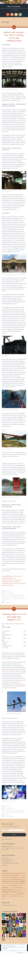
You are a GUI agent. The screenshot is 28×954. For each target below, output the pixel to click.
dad (19, 875)
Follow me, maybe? (8, 824)
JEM (5, 883)
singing (9, 894)
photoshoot (5, 889)
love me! (7, 885)
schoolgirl (6, 894)
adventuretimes (8, 595)
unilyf (18, 896)
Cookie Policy (4, 948)
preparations (16, 889)
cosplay (16, 875)
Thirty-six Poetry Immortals (12, 671)
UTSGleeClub (22, 896)
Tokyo (3, 896)
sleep (12, 894)
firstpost (24, 877)
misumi (19, 598)
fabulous (12, 877)
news (8, 887)
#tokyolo (4, 873)
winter (8, 814)
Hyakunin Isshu (15, 810)
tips (23, 894)
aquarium (17, 595)
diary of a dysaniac (14, 6)
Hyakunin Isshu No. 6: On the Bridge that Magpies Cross (14, 617)
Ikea (19, 881)
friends (3, 879)
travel (4, 600)
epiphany (8, 877)
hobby (20, 879)
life (21, 883)
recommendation (12, 892)
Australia (20, 873)
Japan (3, 598)
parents (24, 887)
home (23, 879)
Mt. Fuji (18, 885)
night (3, 812)
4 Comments (7, 602)
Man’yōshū (15, 682)
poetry (8, 812)
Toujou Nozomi (8, 896)
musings (4, 887)
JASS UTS (3, 883)
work (5, 898)
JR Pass (8, 883)
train (23, 598)
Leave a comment (9, 816)
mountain (14, 885)
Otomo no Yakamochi (15, 623)
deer (5, 877)
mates (10, 885)
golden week (14, 596)
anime (16, 873)
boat (4, 875)
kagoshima (9, 598)
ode (21, 887)
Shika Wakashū (21, 686)
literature (24, 883)
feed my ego (20, 877)
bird (5, 810)
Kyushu (15, 598)
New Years (11, 887)
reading (12, 812)
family (16, 877)
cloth (13, 875)
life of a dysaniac (9, 593)
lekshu (19, 883)
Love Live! (4, 885)
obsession (18, 887)
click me (14, 834)
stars (17, 812)
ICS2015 (21, 596)
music (21, 885)
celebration (10, 875)
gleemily (10, 879)
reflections (19, 891)
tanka (3, 814)
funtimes (6, 879)
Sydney (16, 894)
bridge (8, 596)
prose (20, 889)
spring (14, 894)
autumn (24, 873)
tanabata (22, 812)
